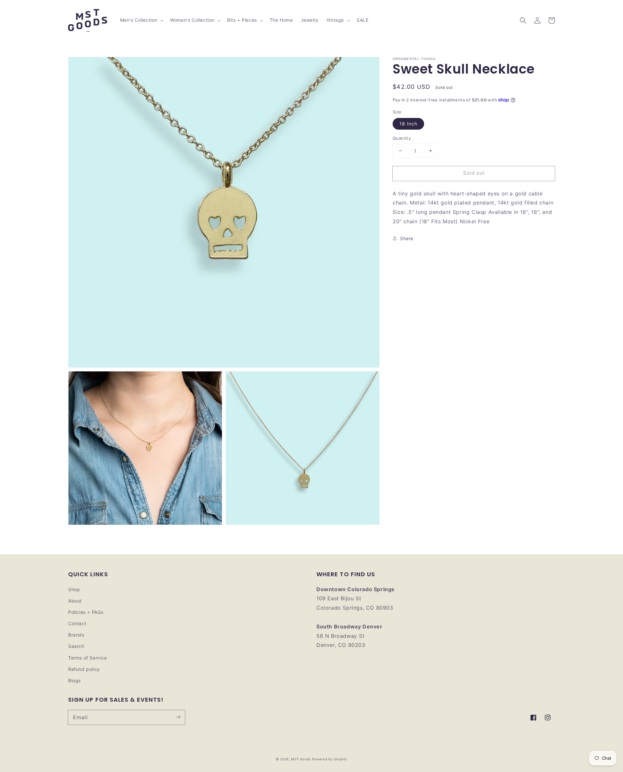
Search (76, 646)
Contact (77, 623)
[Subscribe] (178, 717)
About (75, 600)
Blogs (74, 680)
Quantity (402, 138)
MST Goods (301, 759)
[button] (523, 20)
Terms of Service (87, 658)
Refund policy (84, 669)
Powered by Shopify (330, 759)
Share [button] (406, 238)
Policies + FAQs (86, 612)
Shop (74, 589)
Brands (76, 634)
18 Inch (408, 123)
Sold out (474, 173)
